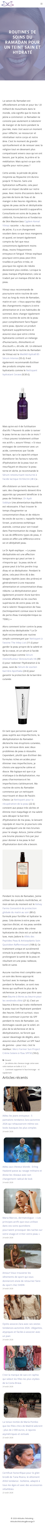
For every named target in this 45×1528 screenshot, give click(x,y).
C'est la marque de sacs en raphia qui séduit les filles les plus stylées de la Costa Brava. (21, 1378)
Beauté (8, 1060)
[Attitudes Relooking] (7, 3)
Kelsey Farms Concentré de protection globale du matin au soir (22, 908)
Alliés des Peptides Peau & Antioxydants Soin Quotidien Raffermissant (21, 940)
